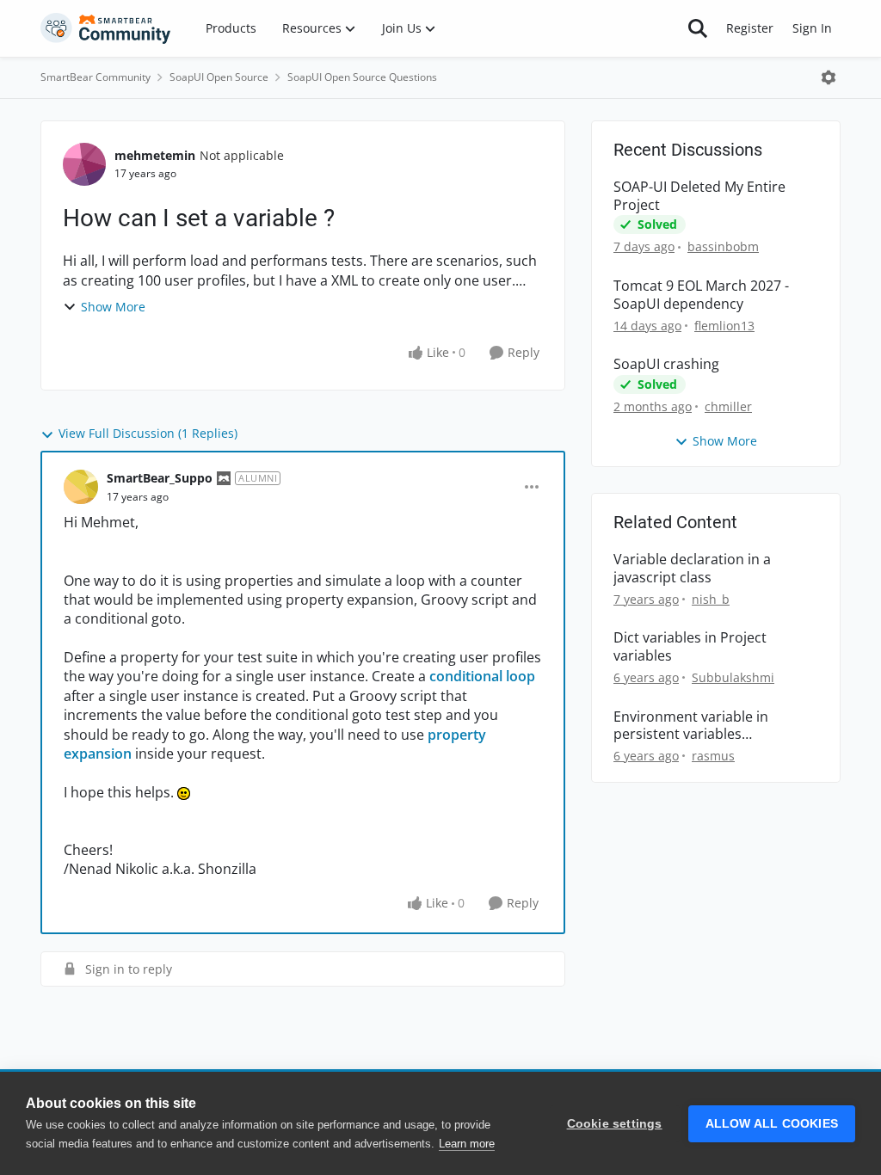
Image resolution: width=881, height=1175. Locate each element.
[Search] (697, 28)
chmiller (728, 406)
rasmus (713, 755)
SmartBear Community (95, 77)
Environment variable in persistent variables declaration (690, 726)
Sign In (812, 28)
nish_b (711, 599)
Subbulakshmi (733, 677)
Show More (113, 306)
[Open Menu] (828, 77)
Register (749, 28)
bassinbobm (723, 246)
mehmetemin (154, 155)
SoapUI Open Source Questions (362, 77)
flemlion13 (724, 325)
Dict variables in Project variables (690, 647)
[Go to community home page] (105, 28)
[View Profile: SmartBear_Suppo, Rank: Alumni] (81, 487)
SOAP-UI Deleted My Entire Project (699, 196)
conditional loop (482, 676)
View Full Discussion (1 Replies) (148, 433)
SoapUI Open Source (218, 77)
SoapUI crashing (666, 364)
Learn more (467, 1143)
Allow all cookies (771, 1123)
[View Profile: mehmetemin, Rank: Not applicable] (84, 164)
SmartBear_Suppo (160, 478)
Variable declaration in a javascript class (692, 569)
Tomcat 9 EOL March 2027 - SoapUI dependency (701, 295)
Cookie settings (614, 1123)
